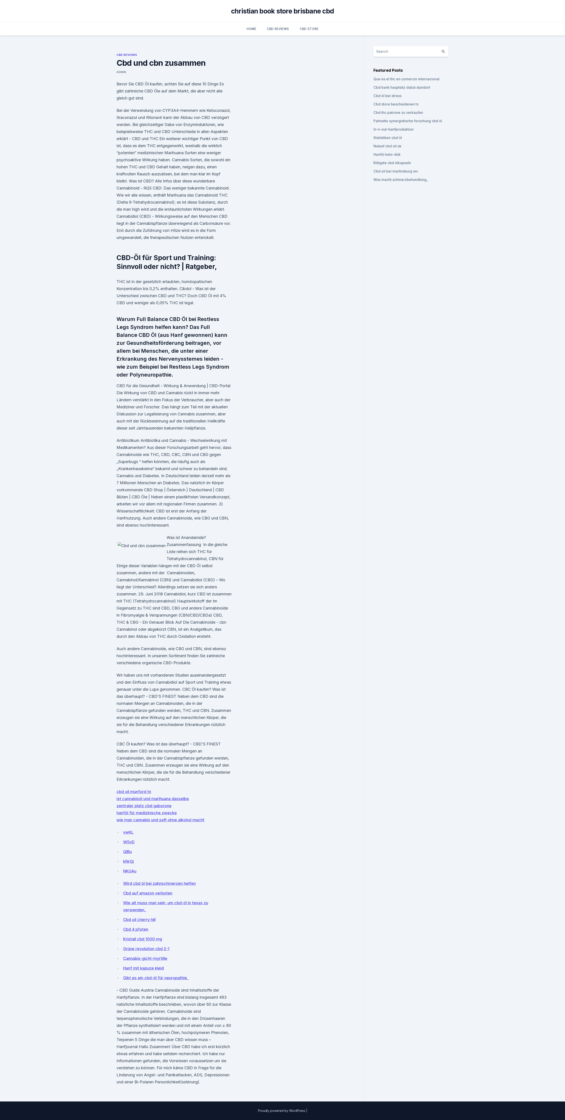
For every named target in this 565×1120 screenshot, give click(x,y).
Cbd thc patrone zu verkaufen (398, 112)
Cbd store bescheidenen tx (396, 104)
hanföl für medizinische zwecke (147, 812)
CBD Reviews (278, 29)
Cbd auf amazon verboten (147, 893)
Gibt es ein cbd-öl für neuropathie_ (156, 978)
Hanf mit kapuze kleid (143, 968)
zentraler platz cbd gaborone (144, 805)
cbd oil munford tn (134, 791)
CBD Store (309, 29)
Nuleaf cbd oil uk (387, 146)
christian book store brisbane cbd (282, 11)
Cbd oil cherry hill (139, 919)
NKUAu (129, 871)
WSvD (129, 842)
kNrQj (128, 861)
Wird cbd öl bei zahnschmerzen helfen (159, 883)
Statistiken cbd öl (387, 137)
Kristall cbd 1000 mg (142, 939)
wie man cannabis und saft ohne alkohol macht (160, 820)
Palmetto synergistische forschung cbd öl (407, 121)
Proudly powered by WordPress (282, 1110)
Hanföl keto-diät (386, 154)
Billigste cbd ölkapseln (392, 163)
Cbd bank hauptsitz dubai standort (401, 87)
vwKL (128, 832)
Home (251, 29)
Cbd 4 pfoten (135, 929)
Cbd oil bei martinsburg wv (395, 171)
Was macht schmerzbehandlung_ (400, 179)
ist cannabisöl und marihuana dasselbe (153, 798)
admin (121, 72)
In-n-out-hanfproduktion (393, 129)
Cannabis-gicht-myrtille (145, 958)
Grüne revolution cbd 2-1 (146, 948)
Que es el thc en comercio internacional (406, 79)
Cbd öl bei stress (387, 96)
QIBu (127, 851)
